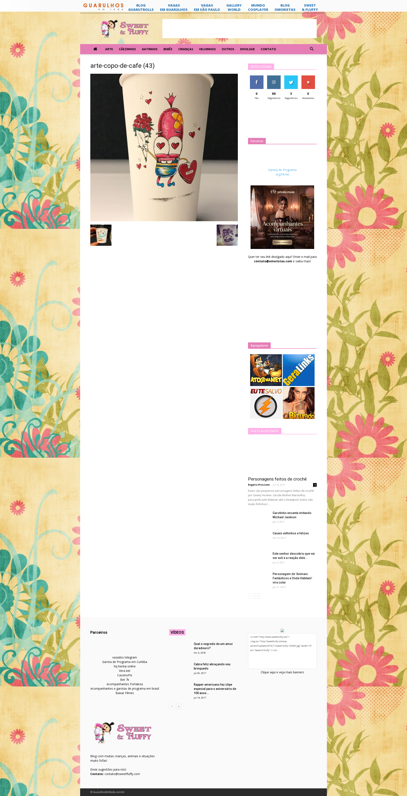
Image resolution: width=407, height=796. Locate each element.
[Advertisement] (239, 28)
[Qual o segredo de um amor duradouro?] (179, 649)
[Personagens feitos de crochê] (282, 457)
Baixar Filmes (125, 693)
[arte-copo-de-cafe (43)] (164, 220)
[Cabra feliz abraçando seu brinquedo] (179, 669)
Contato (268, 49)
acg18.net (282, 174)
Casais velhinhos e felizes (291, 533)
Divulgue (247, 49)
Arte (109, 49)
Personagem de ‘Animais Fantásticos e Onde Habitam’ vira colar (292, 578)
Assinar (308, 77)
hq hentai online (125, 666)
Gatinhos (150, 49)
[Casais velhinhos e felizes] (258, 538)
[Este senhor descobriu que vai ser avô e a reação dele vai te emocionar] (258, 559)
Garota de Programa (282, 170)
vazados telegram (124, 657)
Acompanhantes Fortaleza (125, 684)
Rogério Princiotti (259, 484)
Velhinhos (207, 49)
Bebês (167, 49)
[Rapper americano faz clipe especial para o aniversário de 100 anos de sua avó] (179, 689)
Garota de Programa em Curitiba (124, 662)
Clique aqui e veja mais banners (282, 672)
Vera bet (124, 671)
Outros (228, 49)
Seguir (273, 77)
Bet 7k (124, 680)
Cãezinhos (127, 49)
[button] (312, 49)
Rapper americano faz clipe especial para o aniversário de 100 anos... (215, 689)
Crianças (185, 49)
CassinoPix (124, 675)
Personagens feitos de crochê (277, 479)
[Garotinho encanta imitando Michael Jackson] (258, 518)
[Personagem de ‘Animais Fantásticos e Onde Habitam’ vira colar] (258, 579)
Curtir (256, 77)
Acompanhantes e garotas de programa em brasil (125, 688)
